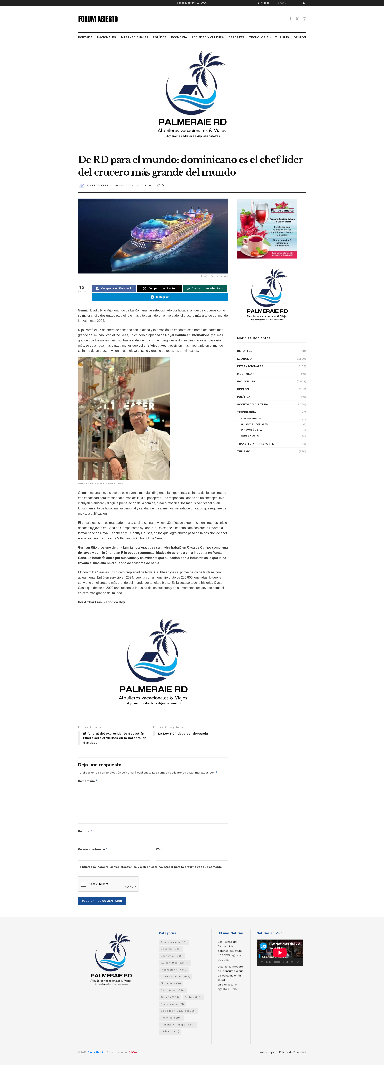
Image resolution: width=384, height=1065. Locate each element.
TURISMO (282, 37)
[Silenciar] (292, 962)
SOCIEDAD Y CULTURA (207, 37)
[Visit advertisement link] (192, 100)
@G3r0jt (133, 1052)
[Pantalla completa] (298, 962)
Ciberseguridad (252, 418)
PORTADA (85, 37)
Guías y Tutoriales (254, 424)
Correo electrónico (93, 849)
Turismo (145, 185)
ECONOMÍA (179, 37)
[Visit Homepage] (98, 19)
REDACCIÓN (100, 185)
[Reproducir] (262, 962)
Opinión (243, 389)
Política (243, 396)
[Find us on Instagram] (304, 19)
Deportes (244, 350)
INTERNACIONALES (134, 37)
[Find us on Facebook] (290, 19)
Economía (244, 358)
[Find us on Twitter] (297, 19)
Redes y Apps (250, 435)
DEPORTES (236, 37)
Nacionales (246, 381)
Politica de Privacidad (292, 1052)
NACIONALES (106, 37)
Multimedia (245, 373)
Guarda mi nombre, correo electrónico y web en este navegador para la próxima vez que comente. (152, 866)
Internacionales (250, 366)
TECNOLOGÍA (258, 37)
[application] (280, 953)
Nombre (85, 831)
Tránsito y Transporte (255, 443)
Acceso (265, 2)
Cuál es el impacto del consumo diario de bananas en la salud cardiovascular (231, 975)
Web (159, 849)
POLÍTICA (160, 37)
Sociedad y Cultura (252, 404)
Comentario (88, 781)
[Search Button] (303, 3)
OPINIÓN (300, 37)
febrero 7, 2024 (124, 185)
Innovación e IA (251, 430)
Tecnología (246, 412)
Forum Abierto (96, 1052)
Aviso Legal (267, 1052)
